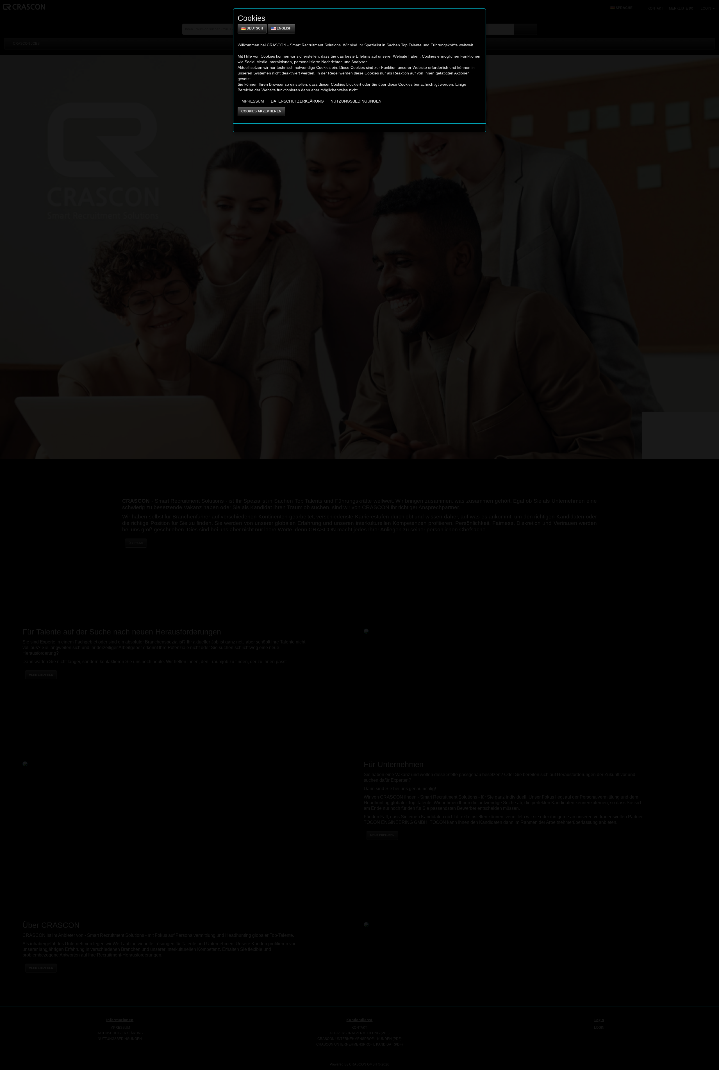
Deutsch (254, 28)
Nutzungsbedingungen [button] (356, 101)
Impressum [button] (252, 101)
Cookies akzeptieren (261, 111)
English (284, 28)
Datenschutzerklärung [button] (297, 101)
